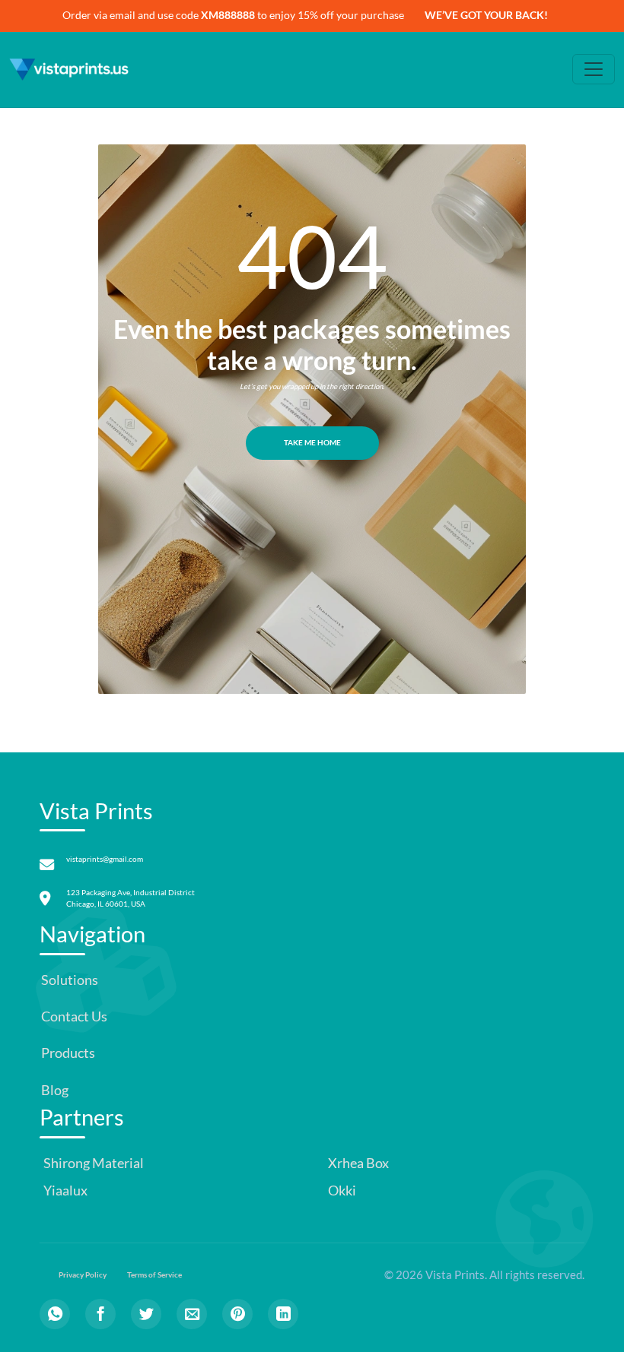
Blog (54, 1090)
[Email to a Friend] (192, 1314)
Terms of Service (154, 1275)
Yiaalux (64, 1190)
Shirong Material (92, 1163)
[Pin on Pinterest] (237, 1314)
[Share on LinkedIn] (283, 1314)
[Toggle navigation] (593, 69)
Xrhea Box (357, 1163)
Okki (341, 1190)
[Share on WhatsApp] (55, 1314)
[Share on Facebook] (100, 1314)
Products (68, 1053)
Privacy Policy (83, 1275)
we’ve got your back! (486, 14)
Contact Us (74, 1016)
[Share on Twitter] (146, 1314)
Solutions (69, 980)
